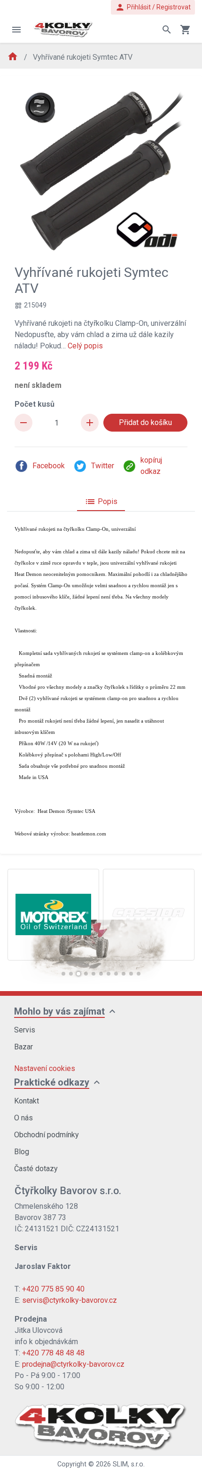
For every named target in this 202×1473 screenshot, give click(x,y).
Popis (101, 501)
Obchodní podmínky (46, 1134)
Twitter (102, 465)
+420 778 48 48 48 (53, 1352)
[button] (63, 974)
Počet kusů (34, 404)
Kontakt (26, 1100)
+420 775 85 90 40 (53, 1288)
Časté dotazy (36, 1168)
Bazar (23, 1046)
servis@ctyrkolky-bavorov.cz (69, 1300)
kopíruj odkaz (151, 466)
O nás (23, 1117)
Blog (21, 1151)
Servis (24, 1029)
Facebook (48, 465)
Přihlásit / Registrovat (153, 7)
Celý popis (85, 345)
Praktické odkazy (51, 1082)
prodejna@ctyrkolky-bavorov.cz (73, 1364)
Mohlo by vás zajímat (59, 1011)
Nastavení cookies (44, 1068)
